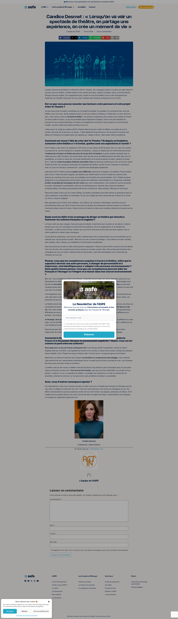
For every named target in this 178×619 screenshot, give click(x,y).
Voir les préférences (41, 611)
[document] (89, 309)
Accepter (9, 611)
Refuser (25, 611)
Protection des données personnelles (27, 615)
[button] (49, 602)
